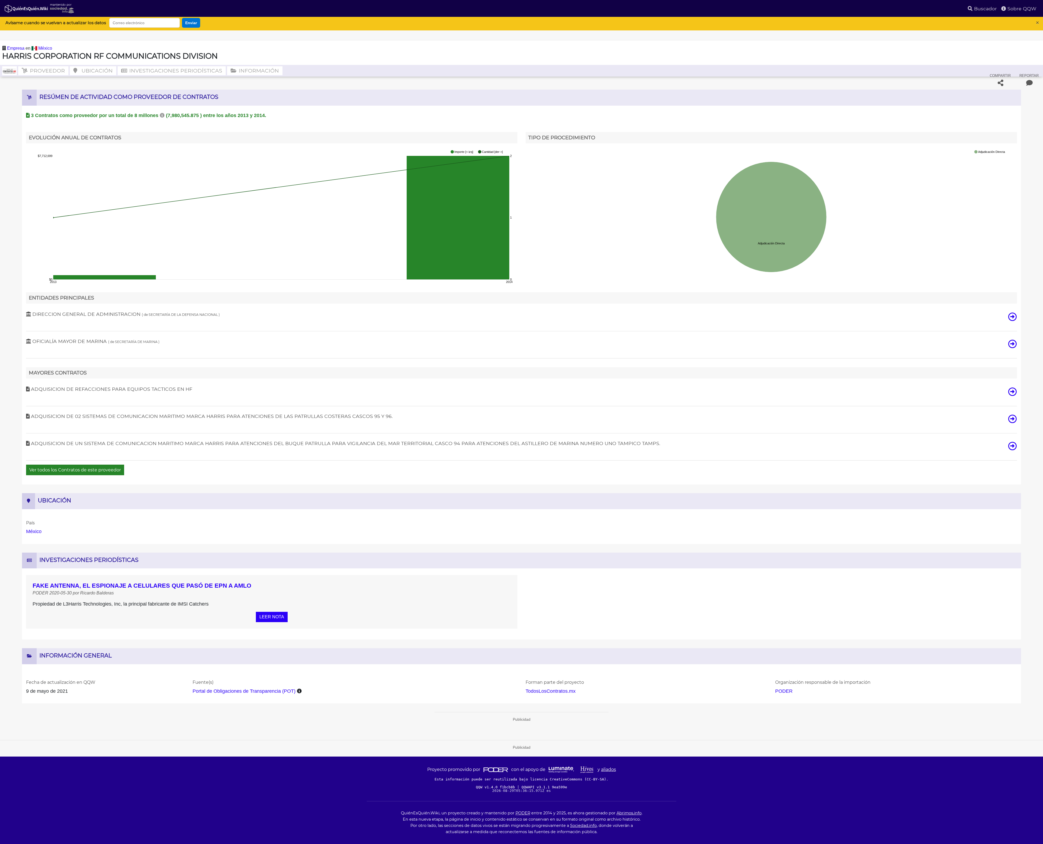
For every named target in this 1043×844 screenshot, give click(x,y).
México (45, 48)
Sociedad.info (583, 825)
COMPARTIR (1000, 76)
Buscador (985, 8)
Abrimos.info (629, 813)
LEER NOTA (271, 617)
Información (258, 70)
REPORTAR (1029, 76)
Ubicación (96, 70)
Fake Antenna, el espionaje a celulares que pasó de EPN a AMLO (142, 585)
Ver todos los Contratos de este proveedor (75, 470)
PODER (784, 691)
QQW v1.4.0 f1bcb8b (496, 787)
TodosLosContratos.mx (551, 691)
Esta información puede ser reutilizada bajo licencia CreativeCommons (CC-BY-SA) (520, 779)
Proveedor (47, 70)
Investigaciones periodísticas (175, 70)
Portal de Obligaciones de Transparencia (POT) (244, 691)
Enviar (191, 23)
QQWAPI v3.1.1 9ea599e (544, 787)
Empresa (16, 48)
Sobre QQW (1021, 8)
